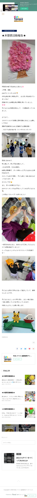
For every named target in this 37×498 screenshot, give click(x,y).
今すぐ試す (24, 8)
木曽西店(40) (5, 337)
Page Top (18, 481)
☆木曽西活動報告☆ (8, 409)
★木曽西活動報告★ (8, 376)
